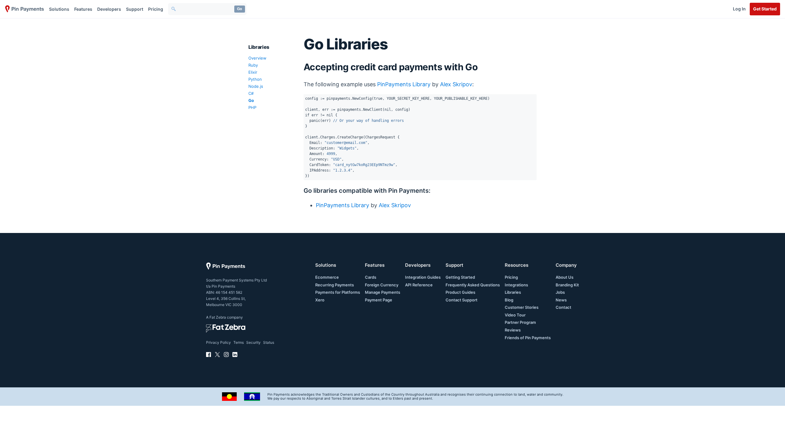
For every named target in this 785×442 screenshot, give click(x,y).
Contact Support (461, 299)
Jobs (560, 292)
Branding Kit (567, 284)
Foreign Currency (381, 284)
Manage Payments (382, 292)
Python (255, 79)
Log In (739, 8)
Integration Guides (423, 277)
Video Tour (515, 314)
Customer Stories (521, 307)
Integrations (516, 284)
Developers (109, 9)
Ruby (253, 65)
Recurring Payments (334, 284)
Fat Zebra (217, 317)
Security (253, 342)
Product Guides (460, 292)
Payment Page (378, 299)
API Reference (419, 284)
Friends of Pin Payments (528, 337)
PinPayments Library (404, 84)
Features (83, 9)
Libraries (513, 292)
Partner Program (520, 322)
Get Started (765, 8)
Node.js (255, 86)
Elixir (252, 72)
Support (134, 9)
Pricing (155, 9)
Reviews (513, 330)
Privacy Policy (218, 342)
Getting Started (460, 277)
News (561, 299)
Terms (238, 342)
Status (268, 342)
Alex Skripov (456, 84)
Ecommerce (327, 277)
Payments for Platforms (337, 292)
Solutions (59, 9)
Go (239, 9)
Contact (563, 307)
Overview (257, 58)
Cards (370, 277)
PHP (252, 107)
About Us (564, 277)
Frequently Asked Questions (473, 284)
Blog (509, 299)
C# (251, 93)
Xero (319, 299)
